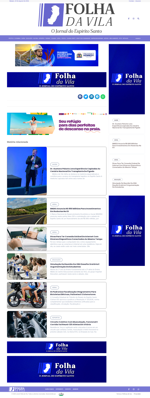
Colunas (53, 38)
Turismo (47, 38)
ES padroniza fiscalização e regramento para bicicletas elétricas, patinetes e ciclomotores (73, 293)
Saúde (23, 38)
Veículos (125, 38)
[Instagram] (133, 18)
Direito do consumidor (83, 38)
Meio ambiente (113, 38)
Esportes (41, 38)
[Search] (138, 18)
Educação (29, 38)
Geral (59, 38)
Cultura (35, 38)
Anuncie (75, 389)
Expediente (59, 389)
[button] (80, 96)
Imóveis (106, 38)
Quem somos (49, 389)
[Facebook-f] (129, 18)
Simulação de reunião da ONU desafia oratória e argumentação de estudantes (74, 265)
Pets (120, 38)
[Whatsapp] (138, 389)
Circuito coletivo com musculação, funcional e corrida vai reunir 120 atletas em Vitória (74, 323)
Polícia (64, 38)
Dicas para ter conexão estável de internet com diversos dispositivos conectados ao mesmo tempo (76, 237)
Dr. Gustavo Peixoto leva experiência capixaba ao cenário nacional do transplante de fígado (75, 170)
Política (11, 38)
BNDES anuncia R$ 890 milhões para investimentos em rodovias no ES (75, 210)
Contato (68, 389)
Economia (18, 38)
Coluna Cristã (71, 38)
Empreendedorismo (97, 38)
